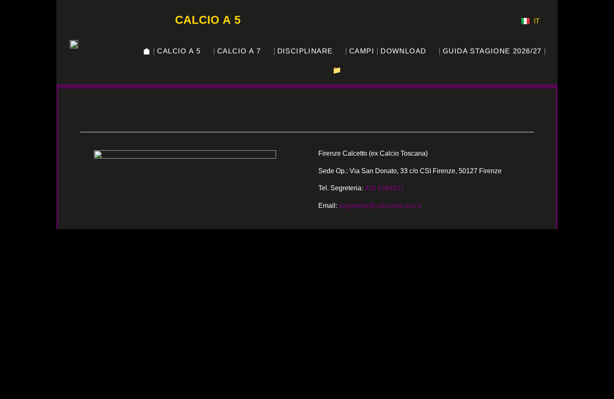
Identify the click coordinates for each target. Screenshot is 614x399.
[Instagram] (470, 21)
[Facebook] (487, 21)
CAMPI (361, 51)
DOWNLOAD (403, 51)
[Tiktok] (504, 21)
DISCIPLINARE (305, 51)
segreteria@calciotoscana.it (380, 205)
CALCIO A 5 (178, 51)
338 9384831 (384, 188)
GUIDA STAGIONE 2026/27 (492, 51)
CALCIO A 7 (239, 51)
